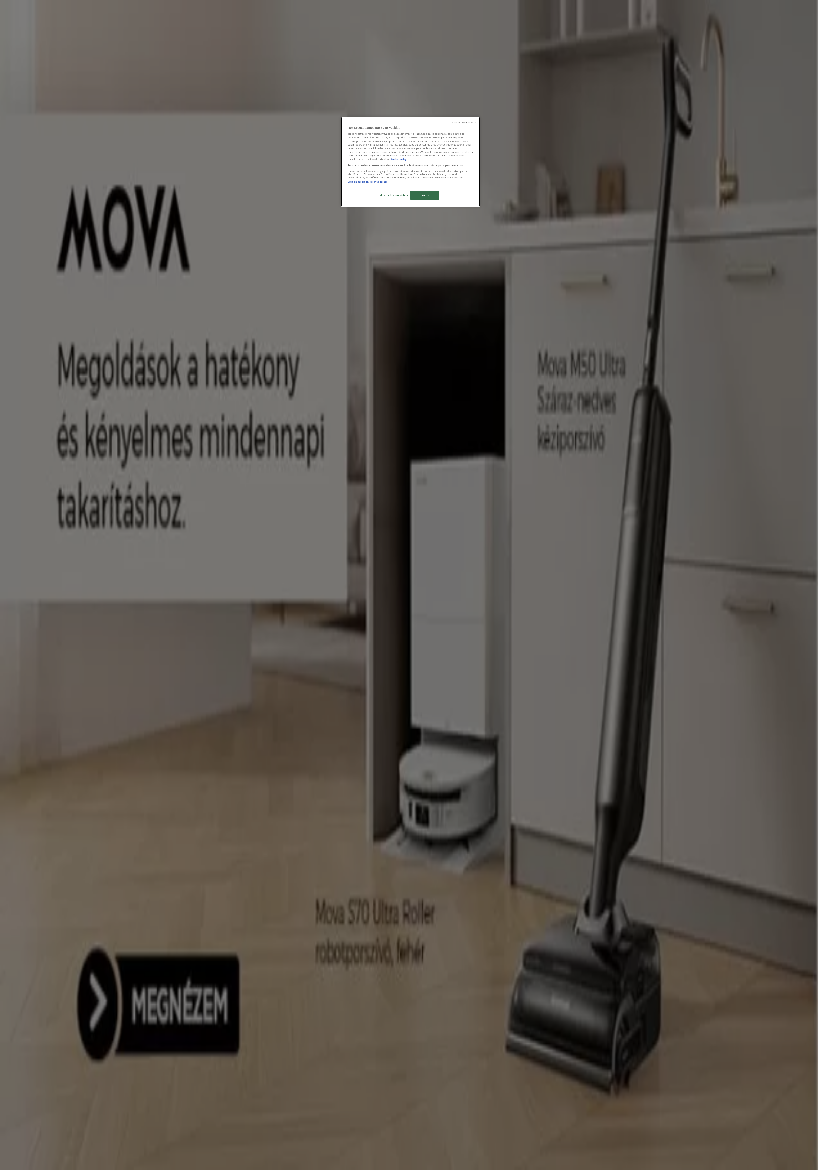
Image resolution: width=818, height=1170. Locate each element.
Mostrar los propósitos (394, 195)
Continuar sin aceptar (464, 122)
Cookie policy (398, 159)
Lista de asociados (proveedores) (367, 181)
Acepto (425, 195)
